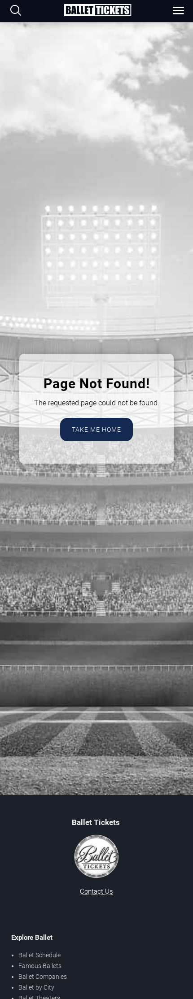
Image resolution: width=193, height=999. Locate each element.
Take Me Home (96, 429)
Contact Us (96, 891)
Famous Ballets (39, 965)
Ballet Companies (42, 976)
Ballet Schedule (39, 955)
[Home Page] (97, 11)
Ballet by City (36, 987)
